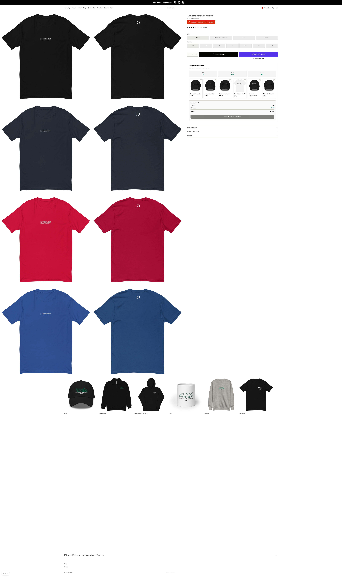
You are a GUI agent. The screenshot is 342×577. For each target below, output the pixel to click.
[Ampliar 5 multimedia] (46, 240)
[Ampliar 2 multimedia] (137, 57)
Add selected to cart (232, 116)
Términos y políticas (171, 572)
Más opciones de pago (258, 58)
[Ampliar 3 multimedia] (46, 148)
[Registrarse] (276, 555)
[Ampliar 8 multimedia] (137, 331)
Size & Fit (189, 135)
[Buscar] (273, 8)
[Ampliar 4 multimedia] (137, 148)
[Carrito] (277, 8)
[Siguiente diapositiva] (276, 396)
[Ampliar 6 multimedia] (137, 240)
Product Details (192, 127)
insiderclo (70, 572)
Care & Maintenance (193, 131)
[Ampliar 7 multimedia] (46, 331)
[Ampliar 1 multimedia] (46, 57)
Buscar (66, 567)
